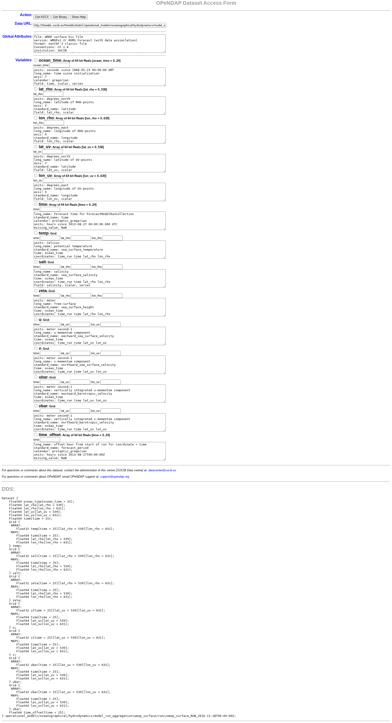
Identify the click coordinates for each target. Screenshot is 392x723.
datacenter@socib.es (162, 470)
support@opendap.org (114, 476)
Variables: (23, 60)
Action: (26, 15)
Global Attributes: (17, 36)
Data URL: (23, 23)
